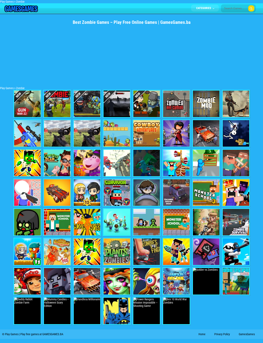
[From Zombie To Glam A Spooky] (57, 163)
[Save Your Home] (27, 192)
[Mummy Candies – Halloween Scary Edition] (57, 311)
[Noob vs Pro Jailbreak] (87, 222)
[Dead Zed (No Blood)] (57, 133)
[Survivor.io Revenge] (117, 192)
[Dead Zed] (87, 133)
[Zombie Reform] (57, 104)
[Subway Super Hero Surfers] (27, 281)
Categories (204, 8)
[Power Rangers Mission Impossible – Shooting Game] (146, 311)
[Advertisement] (131, 57)
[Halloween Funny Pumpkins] (87, 163)
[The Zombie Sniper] (236, 251)
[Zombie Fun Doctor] (146, 281)
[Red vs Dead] (27, 222)
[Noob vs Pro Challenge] (176, 251)
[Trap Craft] (87, 251)
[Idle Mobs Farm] (206, 251)
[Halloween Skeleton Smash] (176, 192)
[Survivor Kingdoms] (176, 133)
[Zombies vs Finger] (146, 251)
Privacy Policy (222, 334)
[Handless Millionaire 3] (87, 311)
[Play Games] (21, 11)
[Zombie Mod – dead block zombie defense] (206, 104)
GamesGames (247, 334)
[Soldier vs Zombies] (206, 281)
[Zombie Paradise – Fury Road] (57, 192)
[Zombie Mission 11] (27, 251)
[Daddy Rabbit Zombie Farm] (27, 311)
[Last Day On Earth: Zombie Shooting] (236, 104)
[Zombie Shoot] (146, 104)
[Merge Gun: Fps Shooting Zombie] (27, 133)
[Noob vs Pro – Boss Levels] (236, 281)
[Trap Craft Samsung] (27, 163)
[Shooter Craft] (146, 222)
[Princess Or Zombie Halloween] (117, 281)
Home (201, 334)
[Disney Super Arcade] (176, 281)
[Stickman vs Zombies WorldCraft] (236, 133)
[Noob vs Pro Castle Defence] (236, 192)
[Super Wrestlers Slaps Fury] (57, 251)
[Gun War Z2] (27, 104)
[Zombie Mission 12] (87, 192)
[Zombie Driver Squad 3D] (87, 281)
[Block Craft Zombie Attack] (117, 163)
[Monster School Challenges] (176, 222)
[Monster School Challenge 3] (206, 192)
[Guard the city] (57, 281)
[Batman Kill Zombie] (117, 311)
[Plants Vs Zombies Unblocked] (117, 251)
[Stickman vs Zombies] (206, 222)
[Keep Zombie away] (146, 192)
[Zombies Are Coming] (176, 104)
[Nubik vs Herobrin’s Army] (236, 163)
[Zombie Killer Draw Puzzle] (117, 222)
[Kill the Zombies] (87, 104)
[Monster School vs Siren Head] (176, 163)
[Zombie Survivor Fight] (206, 163)
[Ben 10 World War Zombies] (176, 311)
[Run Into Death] (117, 104)
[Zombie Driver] (206, 133)
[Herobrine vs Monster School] (57, 222)
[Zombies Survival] (236, 222)
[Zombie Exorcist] (117, 133)
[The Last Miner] (146, 163)
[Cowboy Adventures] (146, 133)
